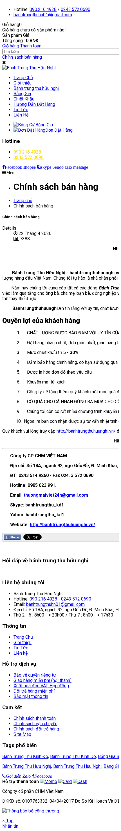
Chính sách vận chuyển (35, 723)
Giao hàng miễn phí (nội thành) (42, 680)
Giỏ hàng (10, 46)
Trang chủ (23, 200)
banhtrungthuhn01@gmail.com (55, 604)
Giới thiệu (23, 642)
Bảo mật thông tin (31, 696)
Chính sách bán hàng (22, 57)
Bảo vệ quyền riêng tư (35, 675)
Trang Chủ (23, 637)
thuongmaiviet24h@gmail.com (56, 495)
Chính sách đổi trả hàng (36, 729)
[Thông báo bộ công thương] (30, 811)
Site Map (22, 734)
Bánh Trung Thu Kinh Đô (25, 756)
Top (9, 820)
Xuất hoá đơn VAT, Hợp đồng (41, 685)
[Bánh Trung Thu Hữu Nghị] (29, 67)
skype (46, 167)
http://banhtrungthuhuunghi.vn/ (86, 431)
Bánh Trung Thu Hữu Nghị (26, 766)
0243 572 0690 (29, 157)
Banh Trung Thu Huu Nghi (77, 766)
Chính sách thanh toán (35, 718)
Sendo (58, 167)
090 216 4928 (27, 152)
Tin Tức (21, 647)
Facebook (13, 167)
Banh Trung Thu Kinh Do (73, 756)
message (80, 167)
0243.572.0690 (75, 9)
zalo (68, 167)
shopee (29, 167)
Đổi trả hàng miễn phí (34, 691)
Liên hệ (21, 653)
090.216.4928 (43, 9)
